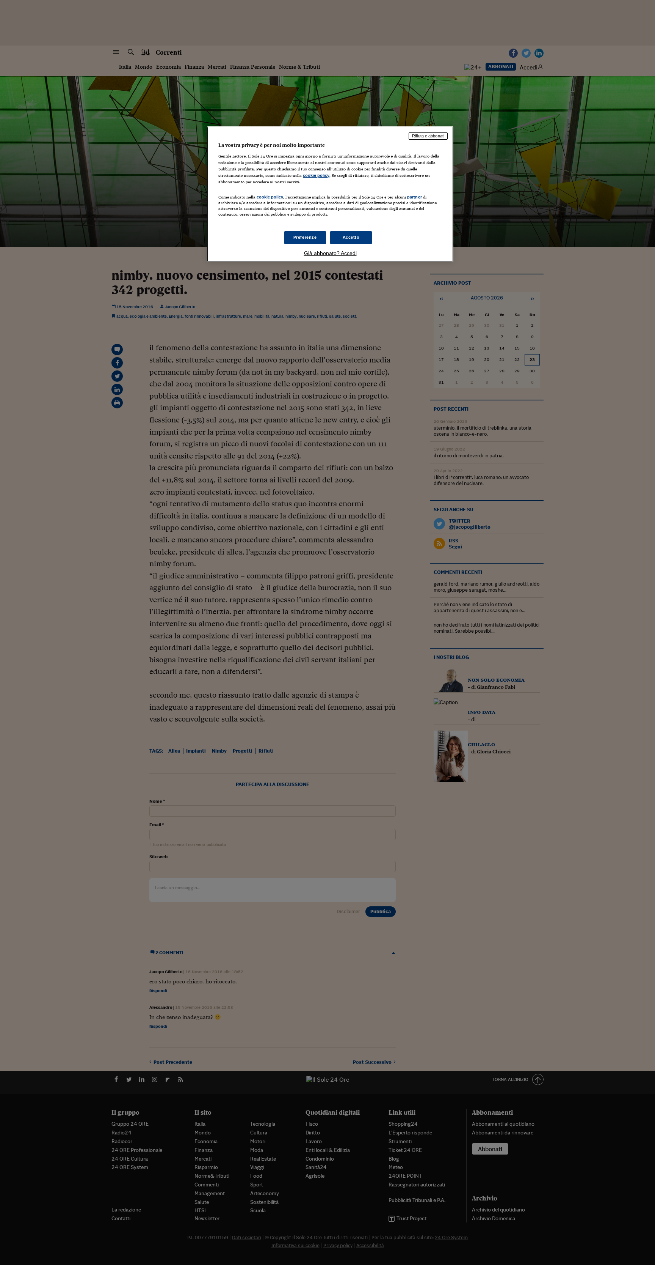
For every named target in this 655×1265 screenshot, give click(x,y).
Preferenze (305, 237)
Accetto (351, 237)
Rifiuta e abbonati (428, 136)
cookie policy (316, 175)
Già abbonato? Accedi (330, 253)
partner (414, 197)
